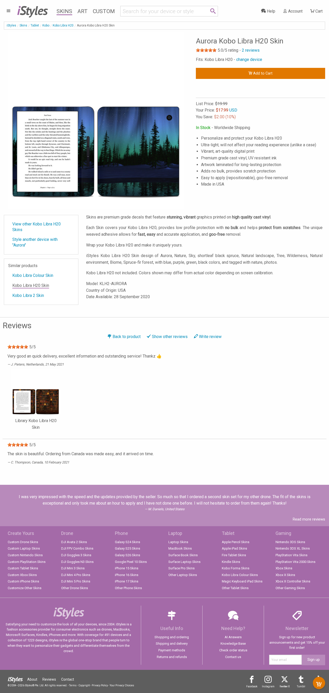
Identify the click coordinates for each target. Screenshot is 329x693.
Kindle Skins (231, 562)
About (32, 679)
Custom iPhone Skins (23, 581)
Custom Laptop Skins (24, 548)
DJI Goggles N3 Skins (77, 562)
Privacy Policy (100, 685)
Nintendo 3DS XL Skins (293, 548)
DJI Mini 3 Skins (73, 568)
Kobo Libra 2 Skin (28, 295)
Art (82, 11)
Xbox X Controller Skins (293, 581)
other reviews (170, 336)
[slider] (206, 50)
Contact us (233, 657)
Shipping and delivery (172, 643)
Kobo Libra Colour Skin (32, 275)
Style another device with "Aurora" (35, 242)
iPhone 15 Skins (126, 568)
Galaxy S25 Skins (127, 548)
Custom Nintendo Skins (25, 555)
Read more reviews (309, 519)
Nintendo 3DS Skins (290, 542)
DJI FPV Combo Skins (77, 548)
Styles (32, 10)
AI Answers (233, 637)
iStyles (11, 25)
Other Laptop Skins (182, 575)
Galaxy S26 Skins (127, 555)
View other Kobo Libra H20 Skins (36, 227)
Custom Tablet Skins (23, 568)
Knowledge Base (233, 643)
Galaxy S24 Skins (127, 542)
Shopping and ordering (171, 637)
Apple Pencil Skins (235, 542)
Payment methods (171, 650)
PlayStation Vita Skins (291, 555)
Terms (73, 685)
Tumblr (301, 686)
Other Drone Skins (74, 588)
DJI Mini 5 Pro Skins (75, 581)
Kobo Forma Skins (235, 568)
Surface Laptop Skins (184, 562)
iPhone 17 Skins (126, 581)
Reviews (49, 679)
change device (249, 59)
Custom (104, 11)
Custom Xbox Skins (22, 575)
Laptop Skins (178, 542)
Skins (64, 11)
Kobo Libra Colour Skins (240, 575)
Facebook (251, 686)
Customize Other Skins (24, 588)
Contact (67, 679)
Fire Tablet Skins (234, 555)
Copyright (84, 685)
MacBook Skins (180, 548)
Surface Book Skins (183, 555)
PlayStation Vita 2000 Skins (295, 562)
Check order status (233, 650)
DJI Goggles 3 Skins (76, 555)
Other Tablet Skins (235, 588)
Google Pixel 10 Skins (131, 562)
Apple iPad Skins (234, 548)
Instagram (268, 686)
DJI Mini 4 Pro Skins (75, 575)
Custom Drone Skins (23, 542)
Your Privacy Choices (122, 685)
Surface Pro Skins (181, 568)
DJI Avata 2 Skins (74, 542)
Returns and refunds (172, 657)
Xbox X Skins (285, 575)
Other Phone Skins (128, 588)
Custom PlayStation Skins (26, 562)
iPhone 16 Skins (126, 575)
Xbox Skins (284, 568)
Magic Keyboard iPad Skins (242, 581)
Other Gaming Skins (290, 588)
